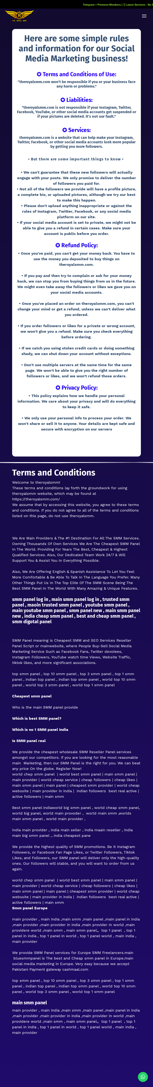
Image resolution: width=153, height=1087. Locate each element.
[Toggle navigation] (144, 16)
